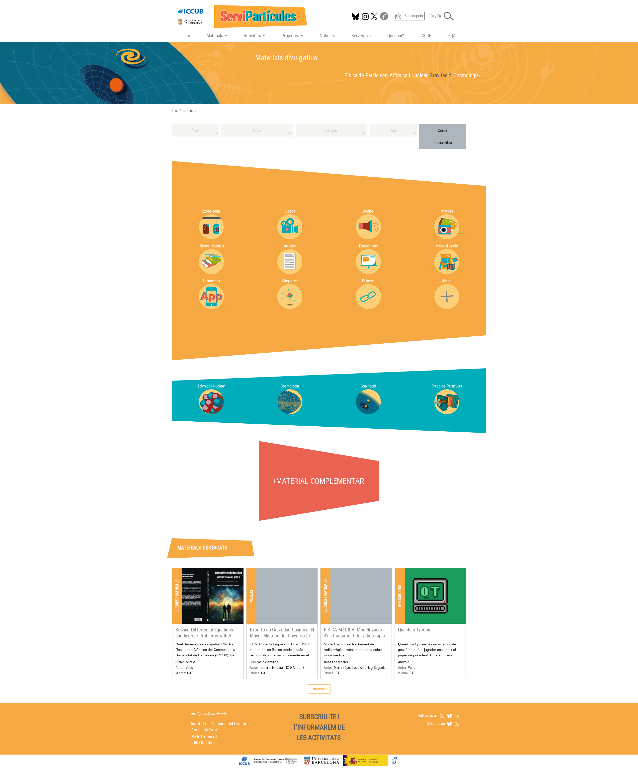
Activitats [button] (252, 35)
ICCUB (426, 35)
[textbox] (195, 130)
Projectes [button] (290, 35)
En (439, 16)
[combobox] (195, 130)
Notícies (327, 35)
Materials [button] (215, 35)
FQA (452, 35)
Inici (186, 35)
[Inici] (240, 15)
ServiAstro (361, 35)
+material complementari (319, 481)
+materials (319, 689)
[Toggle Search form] (448, 16)
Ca (433, 16)
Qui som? (395, 35)
